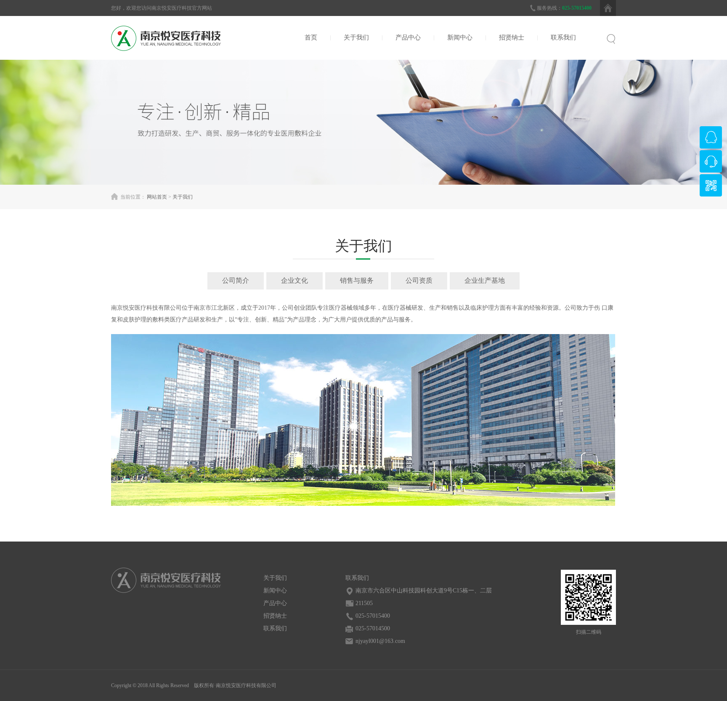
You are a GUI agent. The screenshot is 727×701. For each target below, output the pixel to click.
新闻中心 (459, 37)
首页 (311, 37)
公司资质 (419, 280)
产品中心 (408, 37)
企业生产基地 (484, 280)
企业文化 (294, 280)
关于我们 (356, 37)
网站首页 (157, 197)
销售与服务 (357, 280)
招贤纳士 (511, 37)
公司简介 (235, 280)
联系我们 (563, 37)
